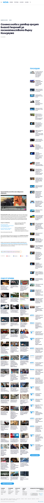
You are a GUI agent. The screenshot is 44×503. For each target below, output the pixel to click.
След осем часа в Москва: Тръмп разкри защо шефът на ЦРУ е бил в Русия (39, 333)
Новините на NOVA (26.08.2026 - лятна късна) (39, 109)
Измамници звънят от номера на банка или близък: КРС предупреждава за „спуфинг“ (5, 428)
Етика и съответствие (9, 499)
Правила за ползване (3, 499)
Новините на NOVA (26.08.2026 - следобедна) (38, 400)
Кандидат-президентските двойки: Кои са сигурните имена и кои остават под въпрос (39, 266)
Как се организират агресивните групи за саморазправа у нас (14, 478)
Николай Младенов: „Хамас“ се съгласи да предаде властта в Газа (39, 247)
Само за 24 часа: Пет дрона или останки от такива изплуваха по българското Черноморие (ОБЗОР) (39, 292)
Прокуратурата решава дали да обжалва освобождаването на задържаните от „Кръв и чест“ (24, 377)
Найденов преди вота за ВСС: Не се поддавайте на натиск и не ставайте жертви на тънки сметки (39, 172)
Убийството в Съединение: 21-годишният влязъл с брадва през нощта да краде (24, 336)
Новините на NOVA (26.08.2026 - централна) (38, 211)
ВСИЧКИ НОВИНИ (35, 455)
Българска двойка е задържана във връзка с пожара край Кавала (39, 357)
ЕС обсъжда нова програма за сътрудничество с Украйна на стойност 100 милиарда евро (39, 429)
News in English (25, 494)
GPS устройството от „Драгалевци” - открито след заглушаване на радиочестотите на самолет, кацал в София (39, 226)
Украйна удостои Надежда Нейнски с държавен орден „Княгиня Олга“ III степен (39, 180)
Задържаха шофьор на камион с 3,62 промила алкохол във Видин (14, 324)
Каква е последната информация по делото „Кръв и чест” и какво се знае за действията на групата (24, 288)
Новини (11, 2)
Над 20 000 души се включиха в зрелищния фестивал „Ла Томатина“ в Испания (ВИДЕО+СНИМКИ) (39, 341)
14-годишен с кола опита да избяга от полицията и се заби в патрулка (24, 465)
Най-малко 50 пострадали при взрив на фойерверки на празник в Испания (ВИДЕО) (38, 325)
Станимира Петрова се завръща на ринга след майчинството (39, 164)
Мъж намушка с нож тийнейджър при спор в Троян (4, 323)
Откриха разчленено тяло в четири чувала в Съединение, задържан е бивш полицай (24, 363)
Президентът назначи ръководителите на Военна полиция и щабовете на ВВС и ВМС (39, 309)
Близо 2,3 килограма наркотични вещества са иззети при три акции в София (24, 402)
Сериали (16, 492)
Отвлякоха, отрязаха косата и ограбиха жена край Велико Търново (24, 413)
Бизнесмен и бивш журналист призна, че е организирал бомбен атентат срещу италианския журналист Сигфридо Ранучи (5, 466)
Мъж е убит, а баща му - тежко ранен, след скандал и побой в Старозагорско (14, 440)
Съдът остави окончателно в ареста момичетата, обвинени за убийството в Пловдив (3, 452)
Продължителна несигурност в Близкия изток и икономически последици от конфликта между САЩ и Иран (38, 194)
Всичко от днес (3, 491)
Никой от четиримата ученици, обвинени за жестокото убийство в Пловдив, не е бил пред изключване (14, 466)
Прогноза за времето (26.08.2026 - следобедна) (37, 388)
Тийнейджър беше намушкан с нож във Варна (14, 286)
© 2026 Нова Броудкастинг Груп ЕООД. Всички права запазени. (8, 501)
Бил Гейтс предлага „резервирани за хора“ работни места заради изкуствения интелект (39, 74)
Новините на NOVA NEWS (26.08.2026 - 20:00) (38, 186)
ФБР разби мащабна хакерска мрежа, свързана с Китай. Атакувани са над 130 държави (39, 300)
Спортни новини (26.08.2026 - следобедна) (38, 394)
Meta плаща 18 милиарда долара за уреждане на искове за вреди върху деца (38, 124)
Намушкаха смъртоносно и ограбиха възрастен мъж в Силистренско (5, 440)
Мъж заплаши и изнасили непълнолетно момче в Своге (24, 478)
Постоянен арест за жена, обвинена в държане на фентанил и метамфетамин (5, 300)
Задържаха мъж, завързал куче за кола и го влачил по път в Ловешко (14, 428)
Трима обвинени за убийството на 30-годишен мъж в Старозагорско (4, 413)
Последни (2, 489)
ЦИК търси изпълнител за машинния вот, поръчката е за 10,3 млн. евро (39, 147)
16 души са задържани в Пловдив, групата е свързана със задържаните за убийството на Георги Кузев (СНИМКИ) (14, 415)
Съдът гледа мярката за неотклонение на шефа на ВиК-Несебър (5, 389)
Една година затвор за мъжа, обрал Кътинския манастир (5, 478)
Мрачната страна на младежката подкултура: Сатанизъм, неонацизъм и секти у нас (5, 337)
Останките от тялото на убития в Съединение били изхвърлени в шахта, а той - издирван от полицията (5, 363)
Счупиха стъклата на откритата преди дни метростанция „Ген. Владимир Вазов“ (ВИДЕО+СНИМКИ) (24, 390)
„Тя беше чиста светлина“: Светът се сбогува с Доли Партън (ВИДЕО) (39, 240)
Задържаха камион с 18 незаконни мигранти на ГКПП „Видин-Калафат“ (24, 440)
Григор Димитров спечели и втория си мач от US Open (39, 140)
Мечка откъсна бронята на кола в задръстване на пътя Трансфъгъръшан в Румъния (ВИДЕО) (39, 117)
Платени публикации (14, 499)
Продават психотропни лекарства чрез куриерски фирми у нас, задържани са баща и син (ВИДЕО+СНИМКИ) (14, 364)
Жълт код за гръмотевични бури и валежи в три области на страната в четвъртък (39, 447)
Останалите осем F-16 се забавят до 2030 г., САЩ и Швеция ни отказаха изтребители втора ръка (39, 372)
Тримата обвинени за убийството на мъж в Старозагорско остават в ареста (5, 401)
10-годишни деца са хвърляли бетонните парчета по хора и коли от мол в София (14, 300)
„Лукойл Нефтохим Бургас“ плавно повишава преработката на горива (39, 420)
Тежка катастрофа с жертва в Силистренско (39, 285)
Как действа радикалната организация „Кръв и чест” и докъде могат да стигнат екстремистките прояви (14, 377)
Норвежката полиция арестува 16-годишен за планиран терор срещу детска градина (38, 83)
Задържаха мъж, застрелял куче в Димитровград (13, 401)
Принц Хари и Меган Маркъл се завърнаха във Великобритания (39, 406)
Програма (16, 2)
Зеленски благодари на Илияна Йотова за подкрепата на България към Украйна (39, 217)
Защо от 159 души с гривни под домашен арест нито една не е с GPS (39, 273)
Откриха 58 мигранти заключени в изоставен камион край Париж (39, 102)
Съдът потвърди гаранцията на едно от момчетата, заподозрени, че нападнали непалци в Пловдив (14, 349)
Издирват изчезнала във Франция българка (5, 375)
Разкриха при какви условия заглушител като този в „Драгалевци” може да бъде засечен (39, 350)
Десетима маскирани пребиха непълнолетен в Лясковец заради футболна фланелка (5, 287)
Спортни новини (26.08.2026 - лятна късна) (39, 95)
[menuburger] (1, 2)
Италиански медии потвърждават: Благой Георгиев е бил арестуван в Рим (7, 225)
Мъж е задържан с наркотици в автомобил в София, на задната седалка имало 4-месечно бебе (24, 452)
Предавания (17, 491)
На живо (26, 2)
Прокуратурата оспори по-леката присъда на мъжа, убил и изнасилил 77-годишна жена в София (24, 428)
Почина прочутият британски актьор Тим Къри (39, 279)
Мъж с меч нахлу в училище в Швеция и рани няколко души (14, 335)
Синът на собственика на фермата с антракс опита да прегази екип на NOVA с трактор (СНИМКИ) (39, 155)
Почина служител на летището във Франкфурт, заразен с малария (39, 364)
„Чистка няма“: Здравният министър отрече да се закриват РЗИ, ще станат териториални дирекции (39, 437)
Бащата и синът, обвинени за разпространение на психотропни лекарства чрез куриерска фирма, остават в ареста (5, 350)
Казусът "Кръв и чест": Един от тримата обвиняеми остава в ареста (14, 389)
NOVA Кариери (25, 493)
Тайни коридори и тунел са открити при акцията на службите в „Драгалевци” (23, 324)
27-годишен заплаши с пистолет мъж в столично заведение (14, 311)
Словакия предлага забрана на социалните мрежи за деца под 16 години (39, 317)
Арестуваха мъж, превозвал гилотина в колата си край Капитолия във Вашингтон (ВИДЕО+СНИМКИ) (39, 204)
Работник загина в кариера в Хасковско (38, 234)
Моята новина (3, 492)
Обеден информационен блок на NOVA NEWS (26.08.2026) (39, 413)
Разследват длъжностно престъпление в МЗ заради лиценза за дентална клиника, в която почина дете (39, 381)
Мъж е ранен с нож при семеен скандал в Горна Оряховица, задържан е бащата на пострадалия (24, 349)
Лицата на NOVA (10, 491)
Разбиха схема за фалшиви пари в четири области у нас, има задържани (5, 311)
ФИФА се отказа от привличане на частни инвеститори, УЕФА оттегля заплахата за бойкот (39, 133)
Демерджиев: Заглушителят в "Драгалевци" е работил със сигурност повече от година (24, 312)
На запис (22, 2)
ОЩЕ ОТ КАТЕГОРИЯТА (7, 483)
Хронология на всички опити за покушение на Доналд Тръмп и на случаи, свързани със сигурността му (14, 451)
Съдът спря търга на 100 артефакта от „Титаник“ (39, 90)
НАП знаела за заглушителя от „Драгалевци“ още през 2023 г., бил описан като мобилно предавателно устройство (38, 256)
